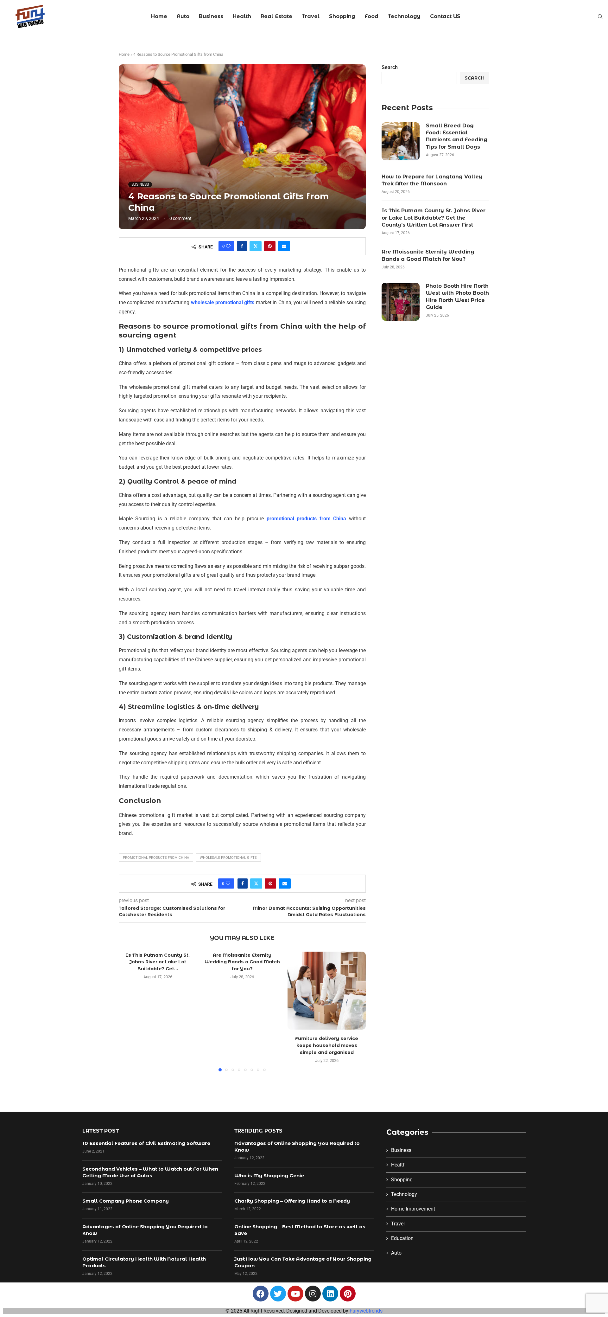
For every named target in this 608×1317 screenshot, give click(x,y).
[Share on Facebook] (242, 246)
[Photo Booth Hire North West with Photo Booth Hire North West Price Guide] (401, 302)
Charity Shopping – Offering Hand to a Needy (292, 1201)
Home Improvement (413, 1209)
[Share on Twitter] (256, 246)
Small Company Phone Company (125, 1201)
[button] (127, 1011)
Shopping (342, 16)
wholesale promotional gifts (228, 858)
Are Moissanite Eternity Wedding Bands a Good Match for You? (242, 962)
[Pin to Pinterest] (270, 246)
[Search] (600, 16)
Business (211, 16)
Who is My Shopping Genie (269, 1175)
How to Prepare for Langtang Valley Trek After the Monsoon (432, 180)
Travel (311, 16)
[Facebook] (261, 1293)
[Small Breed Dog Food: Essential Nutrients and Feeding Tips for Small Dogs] (401, 141)
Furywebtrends (366, 1311)
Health (242, 16)
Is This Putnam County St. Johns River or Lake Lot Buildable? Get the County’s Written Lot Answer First (433, 218)
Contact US (445, 16)
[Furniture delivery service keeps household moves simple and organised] (327, 991)
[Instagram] (313, 1293)
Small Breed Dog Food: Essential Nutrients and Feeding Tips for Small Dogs (456, 136)
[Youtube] (295, 1293)
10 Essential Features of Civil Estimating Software (146, 1143)
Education (402, 1238)
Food (371, 16)
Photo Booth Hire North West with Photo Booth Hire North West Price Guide (457, 296)
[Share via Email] (284, 246)
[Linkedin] (330, 1293)
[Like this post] (228, 246)
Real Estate (276, 16)
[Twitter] (278, 1293)
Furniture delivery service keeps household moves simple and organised (326, 1045)
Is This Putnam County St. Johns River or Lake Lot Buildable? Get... (158, 962)
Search (390, 67)
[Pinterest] (348, 1293)
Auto (183, 16)
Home (159, 16)
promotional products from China (156, 858)
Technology (404, 16)
